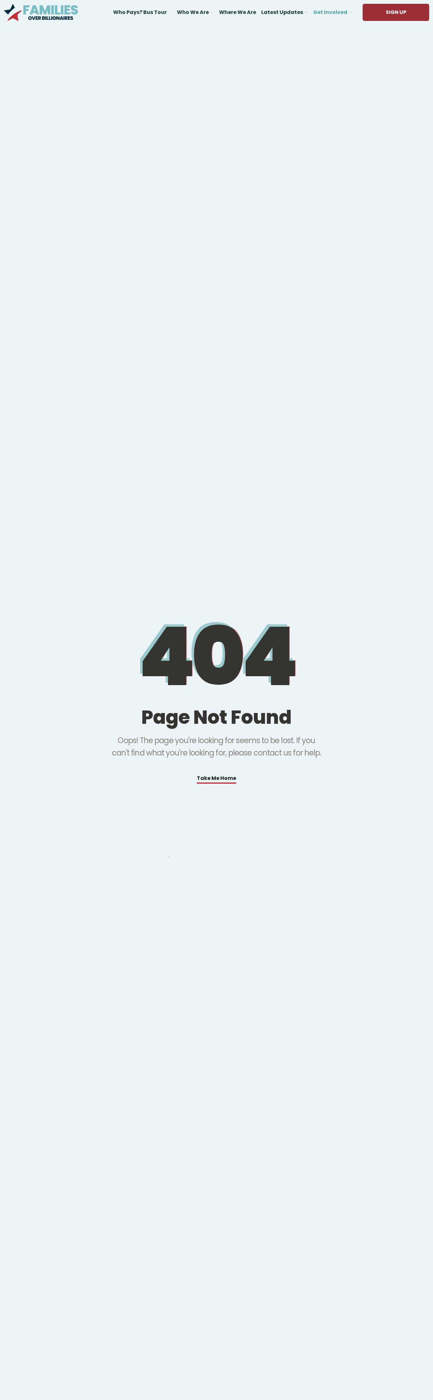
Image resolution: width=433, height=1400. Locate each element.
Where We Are (237, 12)
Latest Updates (282, 12)
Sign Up (396, 12)
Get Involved (330, 12)
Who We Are (193, 12)
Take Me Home (216, 778)
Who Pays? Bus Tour (140, 12)
